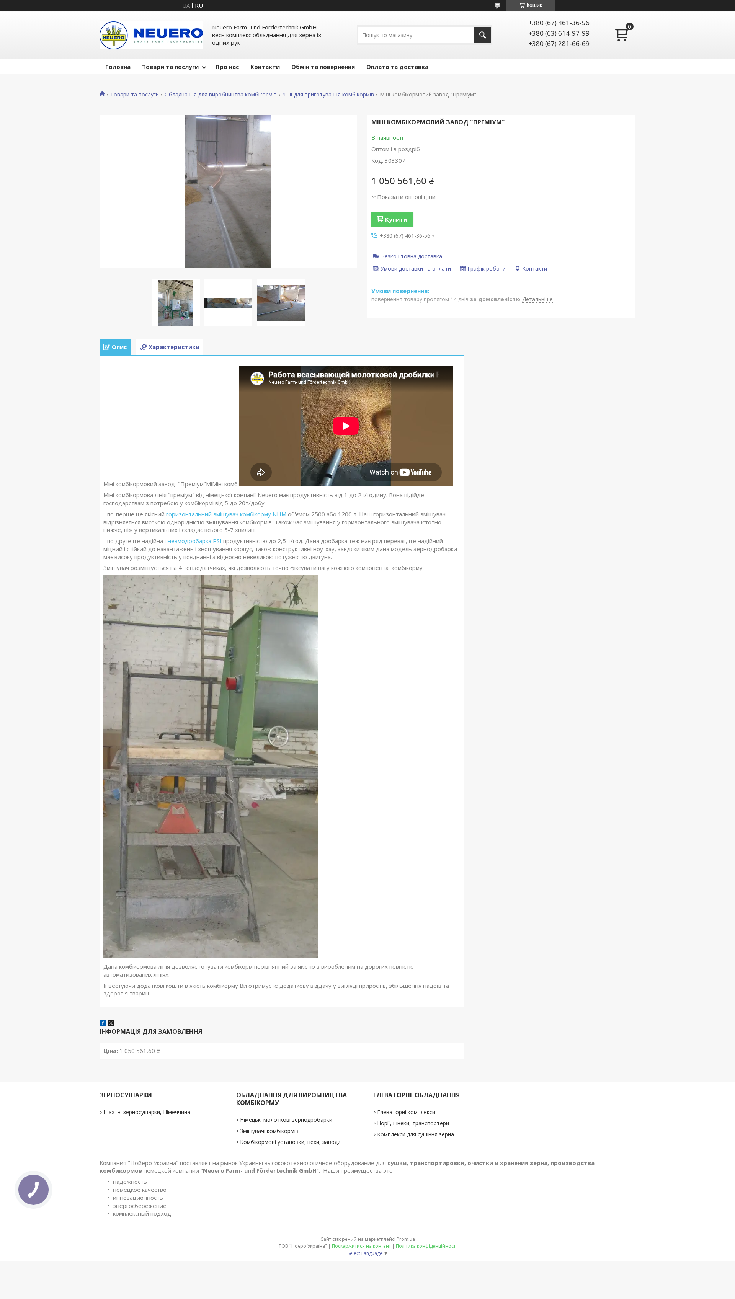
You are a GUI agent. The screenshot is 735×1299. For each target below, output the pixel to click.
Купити (396, 219)
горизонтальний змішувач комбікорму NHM (226, 514)
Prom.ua (406, 1239)
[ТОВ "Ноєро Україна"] (151, 34)
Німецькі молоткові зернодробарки (286, 1119)
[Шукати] (482, 35)
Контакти (265, 66)
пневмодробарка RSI (193, 541)
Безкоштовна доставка (411, 256)
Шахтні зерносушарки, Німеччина (146, 1112)
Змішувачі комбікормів (269, 1130)
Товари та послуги (170, 66)
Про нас (227, 66)
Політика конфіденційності (426, 1246)
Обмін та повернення (323, 66)
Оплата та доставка (397, 66)
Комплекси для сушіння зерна (415, 1134)
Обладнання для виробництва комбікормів (221, 94)
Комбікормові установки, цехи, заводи (290, 1142)
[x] (111, 1024)
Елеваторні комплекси (406, 1112)
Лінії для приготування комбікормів (328, 94)
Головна (118, 66)
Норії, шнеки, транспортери (413, 1123)
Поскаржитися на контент (361, 1246)
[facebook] (103, 1024)
